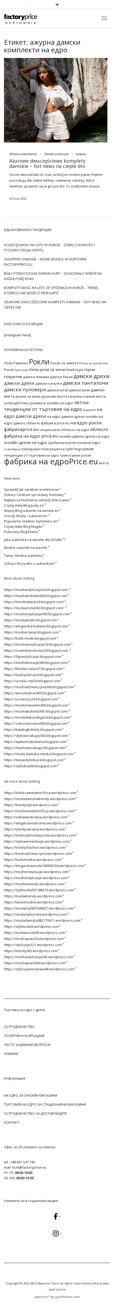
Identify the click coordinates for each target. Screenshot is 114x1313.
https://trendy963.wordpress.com (31, 950)
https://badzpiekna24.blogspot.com (32, 674)
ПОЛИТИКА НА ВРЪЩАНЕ (24, 1035)
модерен (89, 410)
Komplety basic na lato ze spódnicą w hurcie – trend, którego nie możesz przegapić (51, 290)
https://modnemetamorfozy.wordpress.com (39, 811)
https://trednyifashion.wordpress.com (34, 847)
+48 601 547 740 (22, 1162)
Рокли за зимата (64, 363)
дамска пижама (36, 376)
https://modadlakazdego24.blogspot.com (37, 717)
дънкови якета (54, 396)
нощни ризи (50, 429)
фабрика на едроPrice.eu (51, 461)
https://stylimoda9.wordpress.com (31, 926)
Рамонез (20, 363)
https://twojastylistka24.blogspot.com (34, 759)
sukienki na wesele (31, 547)
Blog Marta (29, 531)
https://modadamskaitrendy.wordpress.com (39, 798)
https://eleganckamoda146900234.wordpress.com (44, 865)
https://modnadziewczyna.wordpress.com (38, 853)
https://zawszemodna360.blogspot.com (35, 723)
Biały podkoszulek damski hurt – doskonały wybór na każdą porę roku (53, 276)
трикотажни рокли (75, 455)
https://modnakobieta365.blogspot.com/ (36, 711)
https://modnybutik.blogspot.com (30, 620)
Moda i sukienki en (31, 515)
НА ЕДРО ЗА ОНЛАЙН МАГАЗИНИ (30, 1095)
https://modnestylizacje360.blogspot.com (37, 614)
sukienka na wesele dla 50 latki (37, 539)
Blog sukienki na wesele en (37, 510)
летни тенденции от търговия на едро (46, 405)
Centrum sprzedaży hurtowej (40, 494)
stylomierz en (47, 521)
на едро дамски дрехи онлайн (72, 416)
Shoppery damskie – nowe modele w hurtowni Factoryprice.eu (45, 262)
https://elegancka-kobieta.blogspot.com (36, 626)
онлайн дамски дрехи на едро (84, 436)
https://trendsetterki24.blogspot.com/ (34, 601)
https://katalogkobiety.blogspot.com (33, 729)
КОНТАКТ (11, 1122)
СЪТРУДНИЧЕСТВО (19, 1026)
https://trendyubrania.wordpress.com (34, 829)
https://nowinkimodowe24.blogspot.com (36, 650)
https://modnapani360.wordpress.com (34, 963)
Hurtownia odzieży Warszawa (45, 500)
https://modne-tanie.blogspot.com (31, 632)
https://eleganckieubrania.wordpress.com (38, 823)
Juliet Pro (41, 1297)
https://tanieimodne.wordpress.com (33, 902)
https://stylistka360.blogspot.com (30, 766)
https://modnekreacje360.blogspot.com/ (36, 662)
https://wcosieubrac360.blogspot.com (34, 693)
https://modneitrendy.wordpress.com (34, 884)
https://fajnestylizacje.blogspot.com (32, 656)
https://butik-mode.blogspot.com (30, 638)
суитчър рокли (79, 448)
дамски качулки (48, 383)
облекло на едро (75, 429)
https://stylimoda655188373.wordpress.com (39, 890)
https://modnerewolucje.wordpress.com (36, 871)
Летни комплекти (23, 154)
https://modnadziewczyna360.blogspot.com (39, 687)
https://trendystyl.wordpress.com (31, 804)
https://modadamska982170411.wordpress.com (42, 920)
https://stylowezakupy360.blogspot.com (36, 735)
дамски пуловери (25, 389)
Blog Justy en (33, 505)
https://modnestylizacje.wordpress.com (36, 877)
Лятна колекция (56, 154)
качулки (75, 396)
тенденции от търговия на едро (31, 455)
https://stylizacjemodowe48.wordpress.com (39, 969)
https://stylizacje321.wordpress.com (33, 944)
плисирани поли (35, 449)
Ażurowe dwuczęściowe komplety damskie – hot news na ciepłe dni (47, 163)
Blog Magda (32, 526)
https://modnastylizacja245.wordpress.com (38, 956)
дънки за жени (28, 396)
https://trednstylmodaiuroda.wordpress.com (40, 835)
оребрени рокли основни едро (74, 442)
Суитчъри (22, 370)
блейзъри (74, 369)
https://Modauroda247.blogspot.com (33, 668)
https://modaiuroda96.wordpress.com (34, 932)
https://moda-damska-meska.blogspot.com (38, 753)
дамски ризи (57, 390)
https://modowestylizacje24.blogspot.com (37, 644)
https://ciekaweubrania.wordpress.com (35, 817)
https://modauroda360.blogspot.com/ (34, 607)
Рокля (9, 369)
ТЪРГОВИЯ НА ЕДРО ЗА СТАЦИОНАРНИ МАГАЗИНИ (45, 1104)
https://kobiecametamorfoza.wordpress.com (40, 792)
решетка (57, 449)
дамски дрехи (91, 376)
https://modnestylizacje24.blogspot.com (36, 589)
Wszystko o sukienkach (36, 563)
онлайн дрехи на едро (25, 442)
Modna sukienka (28, 555)
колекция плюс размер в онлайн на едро (38, 403)
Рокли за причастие (93, 363)
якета (104, 463)
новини (81, 154)
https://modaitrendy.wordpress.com (33, 896)
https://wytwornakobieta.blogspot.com (35, 741)
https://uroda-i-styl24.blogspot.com (32, 680)
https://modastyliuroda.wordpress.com (35, 914)
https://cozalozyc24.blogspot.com (31, 699)
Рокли (39, 361)
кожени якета (94, 396)
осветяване (12, 449)
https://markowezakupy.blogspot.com (34, 747)
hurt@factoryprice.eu (29, 1167)
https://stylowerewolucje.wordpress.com (36, 841)
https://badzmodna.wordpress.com (32, 859)
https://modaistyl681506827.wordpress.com (39, 908)
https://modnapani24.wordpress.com (34, 938)
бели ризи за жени (47, 369)
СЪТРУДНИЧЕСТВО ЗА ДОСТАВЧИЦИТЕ (35, 1113)
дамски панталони (85, 383)
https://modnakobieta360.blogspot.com (35, 595)
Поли (8, 363)
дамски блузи (61, 376)
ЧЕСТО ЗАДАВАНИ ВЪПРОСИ (27, 1044)
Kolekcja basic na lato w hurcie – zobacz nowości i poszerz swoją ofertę (49, 247)
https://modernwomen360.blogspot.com (36, 705)
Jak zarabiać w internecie (39, 489)
